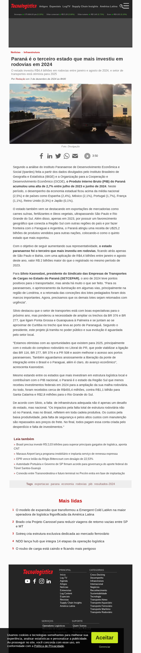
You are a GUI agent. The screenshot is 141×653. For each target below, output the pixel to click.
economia (67, 484)
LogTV (66, 6)
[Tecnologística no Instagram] (42, 581)
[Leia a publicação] (87, 156)
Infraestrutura (32, 52)
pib (90, 484)
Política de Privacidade (49, 646)
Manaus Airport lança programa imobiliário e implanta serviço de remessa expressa (67, 453)
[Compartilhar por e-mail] (75, 156)
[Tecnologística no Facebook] (35, 581)
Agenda (64, 581)
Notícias (15, 52)
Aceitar (104, 638)
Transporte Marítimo (100, 609)
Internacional (96, 584)
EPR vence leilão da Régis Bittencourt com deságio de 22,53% (54, 458)
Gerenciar (104, 646)
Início (63, 574)
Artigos (43, 6)
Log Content (66, 593)
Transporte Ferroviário (101, 606)
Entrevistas (65, 590)
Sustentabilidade (98, 593)
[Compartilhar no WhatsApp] (67, 156)
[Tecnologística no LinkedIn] (49, 581)
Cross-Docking (97, 574)
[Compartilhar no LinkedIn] (50, 156)
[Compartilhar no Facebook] (41, 156)
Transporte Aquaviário (101, 602)
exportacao (42, 484)
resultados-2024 (104, 484)
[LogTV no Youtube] (28, 581)
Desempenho (96, 578)
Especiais (55, 6)
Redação (20, 79)
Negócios (95, 587)
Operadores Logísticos (53, 625)
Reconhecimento (98, 590)
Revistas (64, 599)
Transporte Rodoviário (101, 612)
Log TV (63, 578)
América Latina (108, 6)
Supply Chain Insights (85, 6)
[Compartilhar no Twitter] (58, 156)
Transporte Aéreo (98, 599)
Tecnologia (95, 596)
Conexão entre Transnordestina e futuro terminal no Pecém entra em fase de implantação (70, 473)
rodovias (81, 484)
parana (55, 484)
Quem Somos (79, 625)
